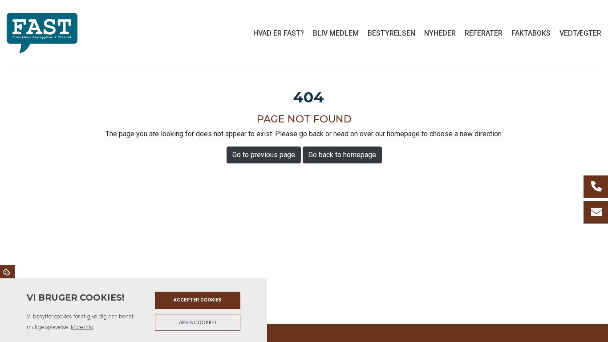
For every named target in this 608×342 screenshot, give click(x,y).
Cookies (7, 271)
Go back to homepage (342, 155)
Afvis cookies (197, 322)
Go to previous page (263, 155)
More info (82, 327)
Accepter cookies (198, 300)
